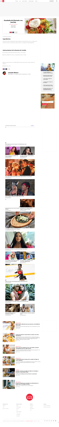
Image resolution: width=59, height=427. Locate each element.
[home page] (3, 1)
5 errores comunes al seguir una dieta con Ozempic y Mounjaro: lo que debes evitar (27, 371)
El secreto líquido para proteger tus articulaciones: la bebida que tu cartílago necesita (27, 384)
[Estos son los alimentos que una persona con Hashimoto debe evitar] (9, 325)
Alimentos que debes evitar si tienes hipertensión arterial (48, 76)
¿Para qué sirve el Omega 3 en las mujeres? (48, 82)
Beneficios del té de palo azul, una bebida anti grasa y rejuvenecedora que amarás (48, 89)
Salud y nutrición (18, 346)
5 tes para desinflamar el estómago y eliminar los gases (48, 72)
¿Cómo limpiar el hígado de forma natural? (47, 79)
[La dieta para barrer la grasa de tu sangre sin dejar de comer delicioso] (9, 360)
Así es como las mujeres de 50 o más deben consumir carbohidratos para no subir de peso (27, 348)
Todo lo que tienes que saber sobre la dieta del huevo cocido (48, 85)
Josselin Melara (13, 27)
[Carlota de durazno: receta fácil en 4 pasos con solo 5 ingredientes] (9, 337)
